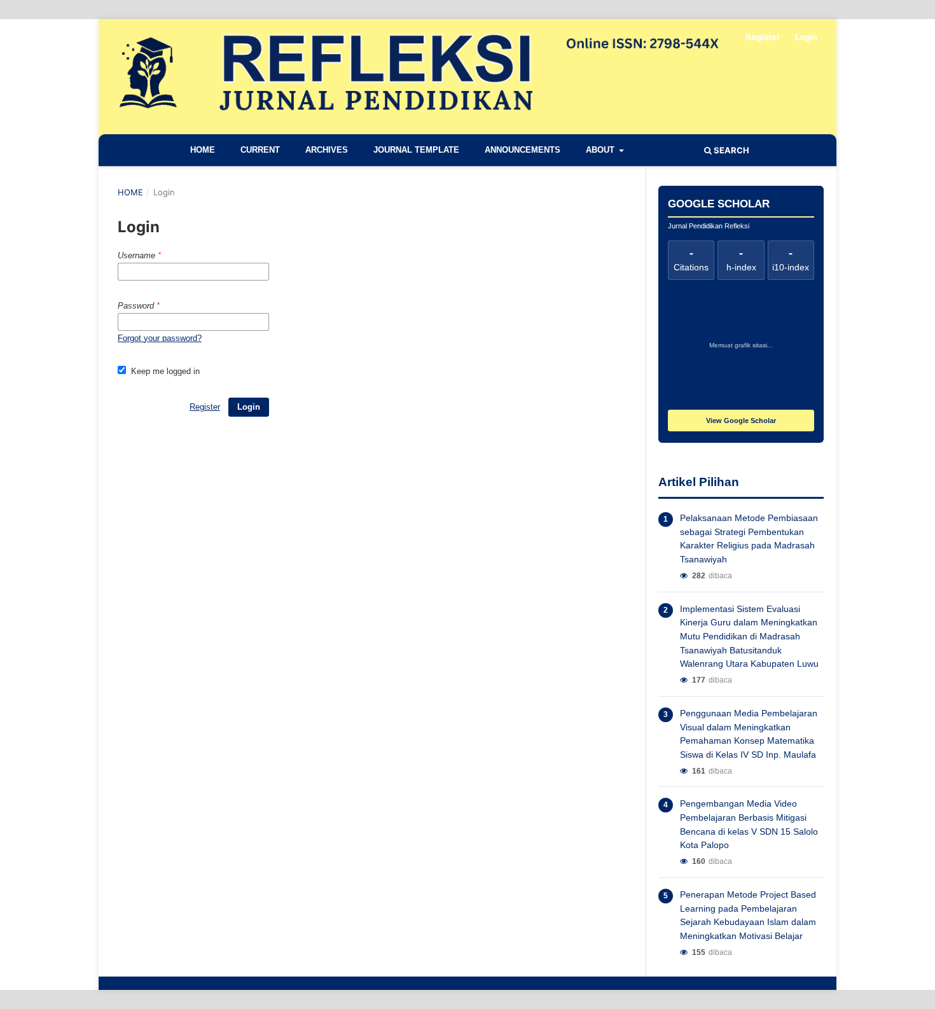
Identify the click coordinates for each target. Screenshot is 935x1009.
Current (260, 150)
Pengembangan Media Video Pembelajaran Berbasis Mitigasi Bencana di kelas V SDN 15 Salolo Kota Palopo (749, 824)
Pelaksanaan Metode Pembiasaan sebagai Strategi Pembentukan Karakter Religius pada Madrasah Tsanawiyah (749, 538)
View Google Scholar (741, 420)
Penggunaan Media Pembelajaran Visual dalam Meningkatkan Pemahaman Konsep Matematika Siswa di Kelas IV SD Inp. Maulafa (748, 734)
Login (806, 37)
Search (730, 150)
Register (762, 37)
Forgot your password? (160, 338)
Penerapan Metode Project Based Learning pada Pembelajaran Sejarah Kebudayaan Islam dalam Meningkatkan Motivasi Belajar (748, 915)
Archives (326, 150)
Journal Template (416, 150)
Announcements (522, 150)
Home (202, 150)
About (601, 150)
